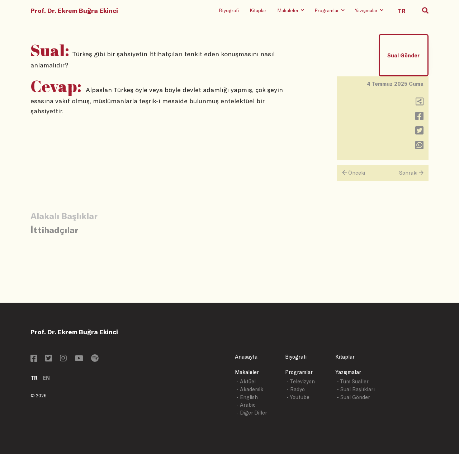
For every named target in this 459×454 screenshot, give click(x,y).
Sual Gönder (403, 55)
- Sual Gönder (353, 397)
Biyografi (229, 10)
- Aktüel (246, 381)
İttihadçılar (54, 229)
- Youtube (298, 397)
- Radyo (296, 389)
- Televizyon (301, 381)
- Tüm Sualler (353, 381)
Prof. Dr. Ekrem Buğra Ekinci (74, 10)
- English (247, 397)
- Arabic (246, 405)
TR (34, 378)
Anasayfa (246, 357)
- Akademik (249, 389)
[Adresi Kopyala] (419, 103)
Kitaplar (258, 10)
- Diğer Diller (251, 413)
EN (46, 378)
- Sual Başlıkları (356, 389)
